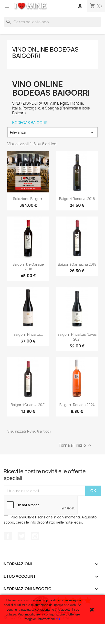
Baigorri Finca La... (28, 334)
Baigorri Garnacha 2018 (77, 264)
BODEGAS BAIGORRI (30, 122)
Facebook (8, 536)
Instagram (35, 536)
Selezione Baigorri (28, 198)
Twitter (21, 536)
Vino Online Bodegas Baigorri (45, 52)
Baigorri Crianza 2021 (28, 404)
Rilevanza (52, 132)
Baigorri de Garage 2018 (28, 266)
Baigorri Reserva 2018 (77, 198)
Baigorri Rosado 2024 (77, 404)
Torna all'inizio (76, 446)
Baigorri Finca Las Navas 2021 (77, 337)
